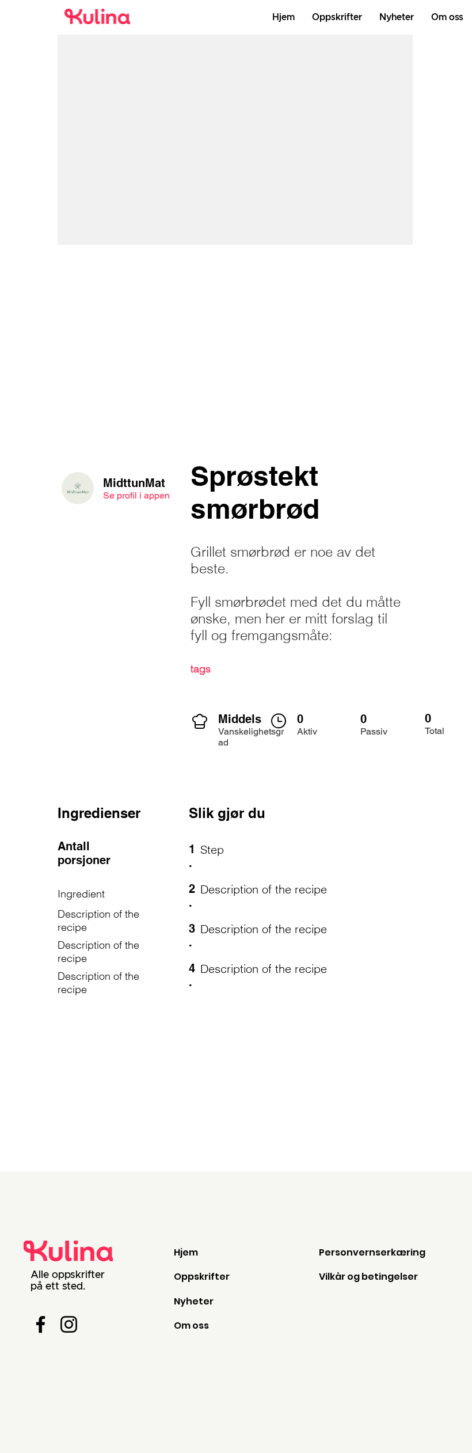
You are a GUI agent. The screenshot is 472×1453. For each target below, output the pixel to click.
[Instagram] (69, 1324)
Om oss (191, 1325)
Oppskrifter (202, 1276)
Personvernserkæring (372, 1252)
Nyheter (194, 1301)
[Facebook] (40, 1324)
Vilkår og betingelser (368, 1276)
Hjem (186, 1252)
